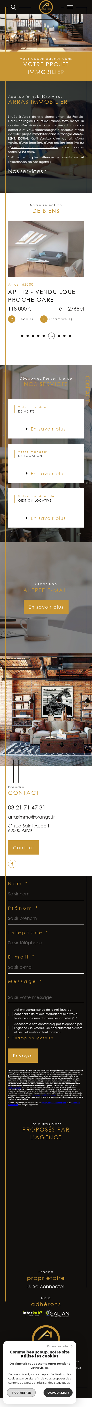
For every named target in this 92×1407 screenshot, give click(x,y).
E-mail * (21, 957)
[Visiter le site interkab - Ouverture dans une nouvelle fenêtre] (32, 1313)
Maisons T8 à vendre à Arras (47, 1247)
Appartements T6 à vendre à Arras (44, 1225)
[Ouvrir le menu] (70, 7)
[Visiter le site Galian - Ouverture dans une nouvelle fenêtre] (57, 1313)
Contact (87, 389)
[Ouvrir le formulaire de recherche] (13, 7)
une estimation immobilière (34, 147)
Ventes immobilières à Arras (47, 1196)
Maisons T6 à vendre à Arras (47, 1236)
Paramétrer (21, 1393)
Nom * (18, 883)
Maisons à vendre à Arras (44, 1160)
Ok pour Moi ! (58, 1393)
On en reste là (57, 1346)
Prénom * (23, 908)
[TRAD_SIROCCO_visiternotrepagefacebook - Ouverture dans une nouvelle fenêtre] (12, 864)
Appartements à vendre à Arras (41, 1171)
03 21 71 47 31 (27, 807)
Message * (25, 981)
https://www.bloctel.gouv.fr (44, 1095)
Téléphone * (28, 932)
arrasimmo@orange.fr (31, 816)
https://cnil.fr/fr (14, 1087)
